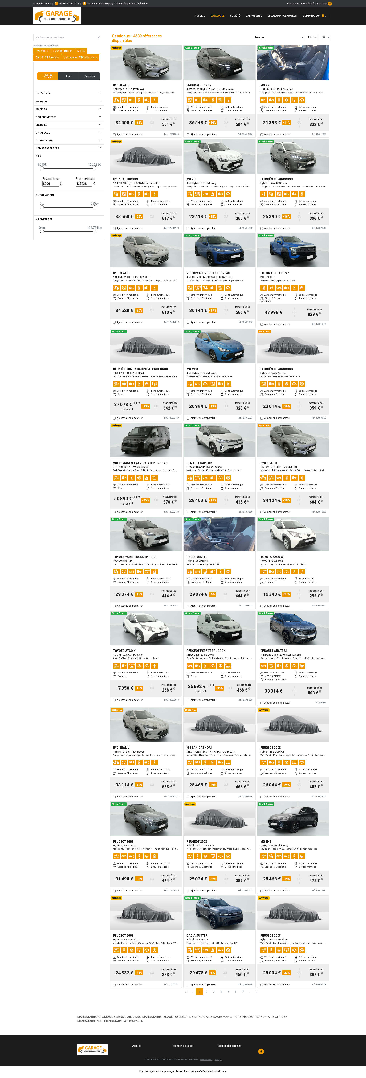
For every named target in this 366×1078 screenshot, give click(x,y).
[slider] (42, 168)
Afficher (312, 37)
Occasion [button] (89, 76)
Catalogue (217, 15)
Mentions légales (183, 1045)
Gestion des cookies (229, 1045)
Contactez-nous (42, 3)
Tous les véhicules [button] (48, 76)
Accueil (200, 15)
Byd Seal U (42, 50)
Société (235, 15)
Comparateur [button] (313, 15)
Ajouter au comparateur (130, 134)
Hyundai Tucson (62, 50)
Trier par (260, 37)
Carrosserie (254, 15)
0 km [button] (68, 76)
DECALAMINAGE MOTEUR (282, 15)
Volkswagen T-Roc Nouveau (80, 57)
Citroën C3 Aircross (47, 57)
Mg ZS (81, 50)
